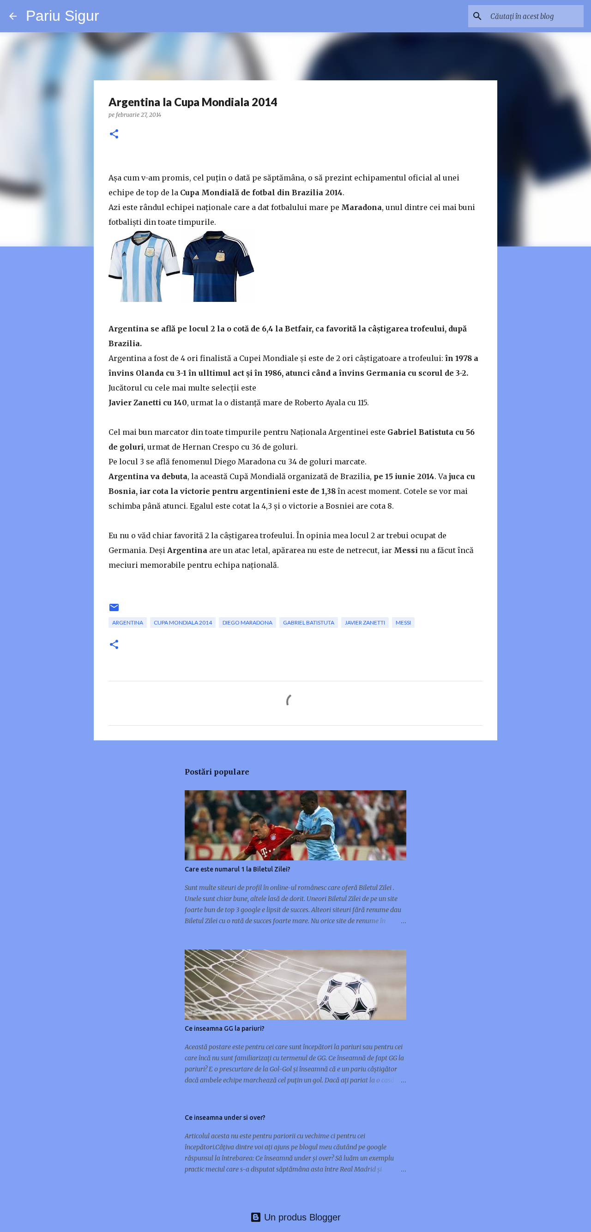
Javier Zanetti (365, 622)
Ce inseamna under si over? (225, 1117)
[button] (114, 134)
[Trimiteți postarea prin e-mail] (114, 610)
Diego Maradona (247, 622)
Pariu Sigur (62, 15)
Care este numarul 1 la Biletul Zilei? (237, 869)
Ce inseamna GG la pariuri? (225, 1028)
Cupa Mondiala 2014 (183, 622)
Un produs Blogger (301, 1217)
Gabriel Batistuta (308, 622)
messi (403, 622)
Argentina (127, 622)
